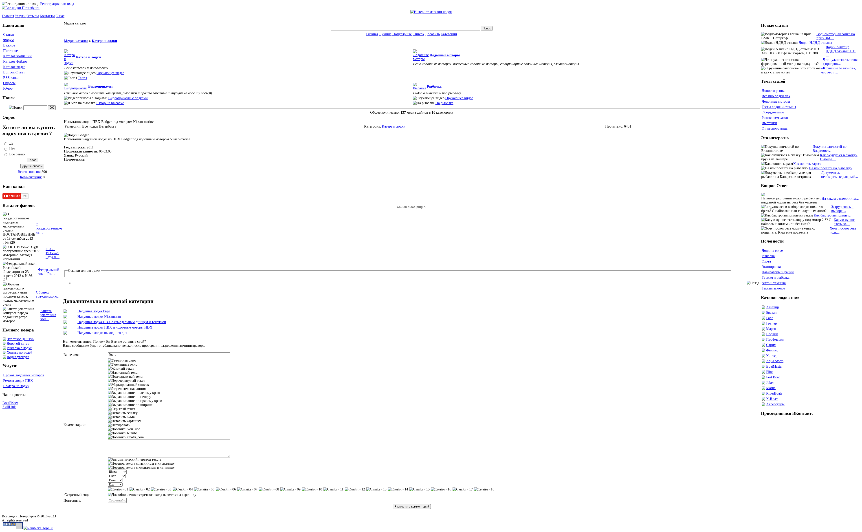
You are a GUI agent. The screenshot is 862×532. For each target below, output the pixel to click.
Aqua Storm (774, 361)
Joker (770, 382)
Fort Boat (773, 377)
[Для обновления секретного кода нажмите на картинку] (152, 495)
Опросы (9, 83)
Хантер (771, 356)
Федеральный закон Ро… (48, 272)
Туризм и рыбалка (775, 277)
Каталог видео (14, 67)
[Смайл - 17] (463, 489)
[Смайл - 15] (419, 489)
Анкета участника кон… (48, 315)
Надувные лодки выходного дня (102, 333)
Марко (771, 329)
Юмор (8, 88)
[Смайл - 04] (183, 489)
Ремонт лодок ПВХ (18, 380)
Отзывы (32, 16)
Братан (771, 312)
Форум (8, 40)
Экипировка (771, 267)
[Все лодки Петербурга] (21, 8)
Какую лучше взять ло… (844, 222)
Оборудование (773, 112)
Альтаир (772, 307)
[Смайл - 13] (376, 489)
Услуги (20, 16)
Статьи (8, 34)
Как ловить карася (807, 164)
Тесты (82, 78)
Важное (9, 45)
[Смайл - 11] (333, 489)
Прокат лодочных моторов (23, 375)
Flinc (769, 372)
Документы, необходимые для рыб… (839, 175)
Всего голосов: (29, 172)
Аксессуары (775, 404)
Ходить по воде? (19, 352)
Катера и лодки (104, 41)
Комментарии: (31, 177)
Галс (769, 318)
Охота (766, 261)
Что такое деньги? (20, 339)
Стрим (771, 345)
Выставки (769, 123)
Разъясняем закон (775, 117)
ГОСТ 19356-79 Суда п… (52, 253)
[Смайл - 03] (161, 489)
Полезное (10, 51)
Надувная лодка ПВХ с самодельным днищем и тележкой (121, 322)
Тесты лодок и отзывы (779, 107)
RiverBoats (774, 393)
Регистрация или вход (57, 4)
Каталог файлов (15, 61)
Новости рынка (773, 91)
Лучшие (385, 34)
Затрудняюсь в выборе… (842, 209)
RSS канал (11, 77)
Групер (771, 323)
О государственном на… (49, 228)
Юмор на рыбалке (110, 103)
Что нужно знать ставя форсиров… (840, 62)
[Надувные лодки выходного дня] (65, 333)
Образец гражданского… (48, 294)
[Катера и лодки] (69, 63)
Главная (8, 16)
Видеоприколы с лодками (128, 98)
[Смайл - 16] (441, 489)
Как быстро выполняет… (833, 215)
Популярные (402, 34)
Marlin (771, 388)
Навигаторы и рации (778, 272)
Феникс (772, 350)
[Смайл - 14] (398, 489)
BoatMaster (774, 366)
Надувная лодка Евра (93, 311)
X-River (772, 399)
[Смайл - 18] (484, 489)
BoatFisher (10, 403)
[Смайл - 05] (204, 489)
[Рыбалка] (419, 88)
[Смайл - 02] (140, 489)
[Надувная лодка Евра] (65, 312)
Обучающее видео (110, 73)
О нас (60, 16)
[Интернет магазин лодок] (431, 12)
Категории (449, 34)
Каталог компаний (17, 56)
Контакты (47, 16)
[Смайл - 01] (118, 489)
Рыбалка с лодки (19, 348)
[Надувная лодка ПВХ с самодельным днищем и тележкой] (65, 322)
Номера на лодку (16, 386)
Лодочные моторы (776, 101)
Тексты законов (773, 288)
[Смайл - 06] (226, 489)
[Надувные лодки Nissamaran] (65, 317)
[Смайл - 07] (247, 489)
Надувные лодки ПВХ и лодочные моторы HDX (114, 327)
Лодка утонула (18, 357)
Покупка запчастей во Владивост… (830, 148)
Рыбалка (768, 256)
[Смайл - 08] (269, 489)
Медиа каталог (76, 41)
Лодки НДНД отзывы (815, 42)
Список (418, 34)
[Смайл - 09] (290, 489)
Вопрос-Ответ (14, 72)
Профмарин (775, 339)
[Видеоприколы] (75, 88)
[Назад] (753, 283)
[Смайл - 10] (312, 489)
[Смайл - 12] (355, 489)
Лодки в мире (772, 250)
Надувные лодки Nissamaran (99, 316)
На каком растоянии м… (840, 198)
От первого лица (774, 128)
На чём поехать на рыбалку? (830, 168)
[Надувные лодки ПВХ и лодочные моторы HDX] (65, 328)
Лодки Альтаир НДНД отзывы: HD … (840, 51)
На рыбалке (444, 103)
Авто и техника (774, 283)
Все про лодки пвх (776, 96)
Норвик (772, 334)
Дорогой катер (18, 343)
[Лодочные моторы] (421, 59)
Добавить (432, 34)
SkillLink (9, 407)
